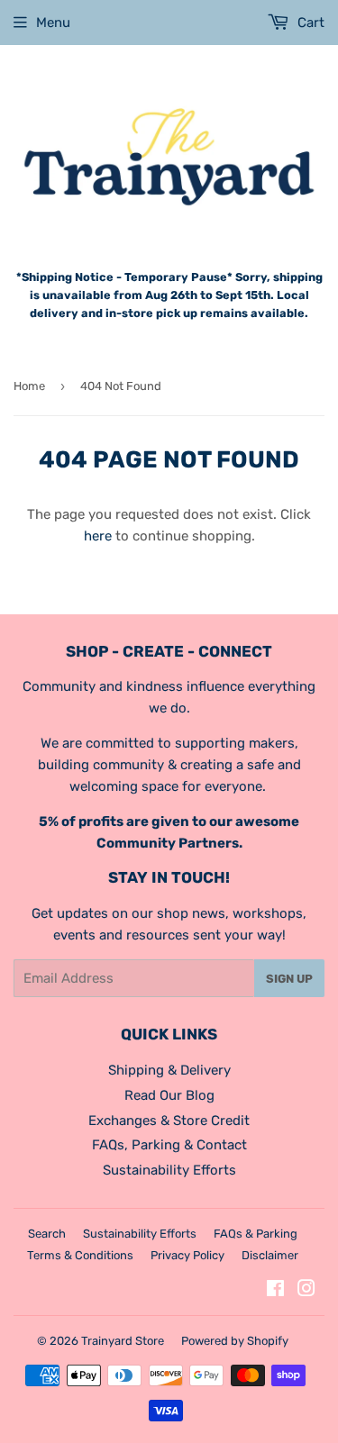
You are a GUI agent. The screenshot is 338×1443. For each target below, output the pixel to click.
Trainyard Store (122, 1341)
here (98, 536)
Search (47, 1233)
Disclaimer (270, 1255)
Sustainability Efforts (169, 1170)
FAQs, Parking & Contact (169, 1145)
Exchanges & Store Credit (169, 1120)
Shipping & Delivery (169, 1070)
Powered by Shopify (234, 1341)
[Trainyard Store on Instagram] (306, 1291)
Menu (53, 22)
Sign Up (289, 978)
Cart (309, 22)
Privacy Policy (187, 1255)
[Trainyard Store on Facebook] (275, 1291)
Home (29, 386)
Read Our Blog (169, 1095)
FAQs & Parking (255, 1233)
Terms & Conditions (80, 1255)
